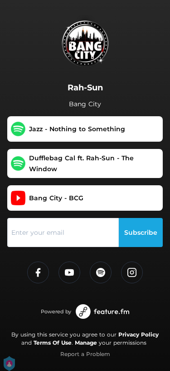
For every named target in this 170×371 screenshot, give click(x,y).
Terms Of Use (53, 342)
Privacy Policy (138, 334)
